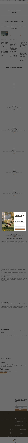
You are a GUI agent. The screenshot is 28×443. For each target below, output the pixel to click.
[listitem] (20, 215)
